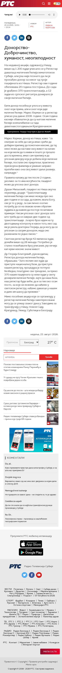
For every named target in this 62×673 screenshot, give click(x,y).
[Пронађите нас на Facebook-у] (32, 575)
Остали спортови (22, 605)
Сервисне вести (44, 593)
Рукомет (11, 603)
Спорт (10, 600)
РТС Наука (52, 621)
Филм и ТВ (14, 614)
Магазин (12, 610)
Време (30, 593)
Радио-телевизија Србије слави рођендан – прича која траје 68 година (24, 417)
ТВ (5, 621)
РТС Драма (9, 623)
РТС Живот (23, 623)
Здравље (52, 612)
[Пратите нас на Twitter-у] (24, 575)
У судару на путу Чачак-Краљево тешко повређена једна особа (23, 379)
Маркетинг (25, 642)
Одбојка (51, 600)
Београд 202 (23, 633)
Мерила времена (49, 591)
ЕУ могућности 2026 (45, 595)
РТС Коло (52, 623)
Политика (18, 589)
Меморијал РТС (41, 605)
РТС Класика (38, 623)
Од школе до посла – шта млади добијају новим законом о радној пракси (23, 392)
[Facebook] (7, 38)
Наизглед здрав (51, 616)
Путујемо (23, 612)
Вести (8, 589)
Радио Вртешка (42, 635)
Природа (35, 614)
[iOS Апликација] (31, 440)
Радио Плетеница (41, 633)
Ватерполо (23, 603)
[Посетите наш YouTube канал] (39, 575)
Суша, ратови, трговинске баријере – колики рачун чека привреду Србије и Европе (22, 406)
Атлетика (36, 603)
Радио (7, 631)
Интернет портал (31, 644)
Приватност (10, 661)
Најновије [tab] (9, 350)
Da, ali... (8, 463)
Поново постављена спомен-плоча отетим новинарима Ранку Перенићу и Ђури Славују (22, 367)
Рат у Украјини (17, 593)
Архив (35, 637)
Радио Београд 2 (41, 631)
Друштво (20, 591)
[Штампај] (29, 38)
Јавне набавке (40, 642)
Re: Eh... (8, 514)
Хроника (8, 591)
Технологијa (10, 612)
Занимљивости (36, 610)
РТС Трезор (14, 626)
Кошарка (30, 600)
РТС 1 (11, 621)
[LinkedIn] (22, 38)
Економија (32, 591)
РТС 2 (20, 621)
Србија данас (50, 589)
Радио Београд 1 (21, 631)
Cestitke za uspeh (13, 501)
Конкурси (54, 642)
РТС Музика (29, 626)
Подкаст (27, 595)
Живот (22, 610)
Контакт (13, 642)
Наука (25, 614)
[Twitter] (14, 38)
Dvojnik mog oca (13, 477)
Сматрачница (13, 595)
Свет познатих (38, 612)
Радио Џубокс (25, 635)
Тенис (41, 600)
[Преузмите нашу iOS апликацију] (31, 544)
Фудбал (19, 600)
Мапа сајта (50, 651)
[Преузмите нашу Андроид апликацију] (31, 552)
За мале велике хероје (29, 616)
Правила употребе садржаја (43, 661)
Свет (38, 589)
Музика (50, 610)
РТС (5, 642)
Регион (29, 589)
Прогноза (12, 342)
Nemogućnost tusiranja (16, 490)
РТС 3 (29, 621)
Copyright (22, 661)
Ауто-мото (49, 603)
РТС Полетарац (45, 626)
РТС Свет (39, 621)
